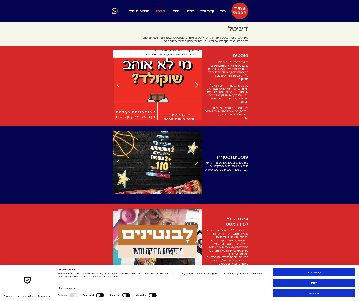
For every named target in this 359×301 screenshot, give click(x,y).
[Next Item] (196, 85)
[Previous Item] (118, 85)
